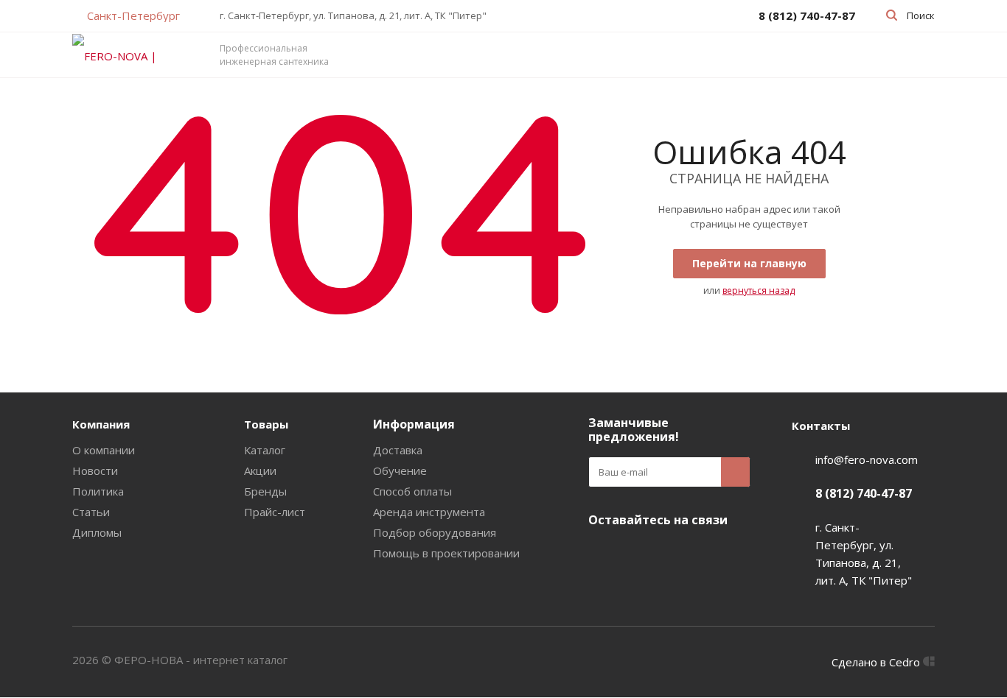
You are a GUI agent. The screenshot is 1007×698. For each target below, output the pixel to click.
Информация (414, 424)
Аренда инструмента (429, 511)
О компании (103, 450)
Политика (98, 491)
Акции (260, 470)
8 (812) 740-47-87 (863, 493)
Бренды (265, 491)
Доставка (397, 450)
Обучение (400, 470)
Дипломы (97, 532)
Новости (95, 470)
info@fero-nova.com (866, 459)
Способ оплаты (412, 491)
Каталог (264, 450)
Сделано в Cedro (877, 662)
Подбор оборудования (434, 532)
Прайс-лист (274, 511)
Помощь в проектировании (446, 553)
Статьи (91, 511)
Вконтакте (603, 554)
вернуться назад (758, 290)
